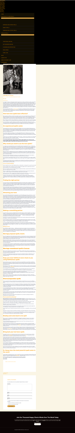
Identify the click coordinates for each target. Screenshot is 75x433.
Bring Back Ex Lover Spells (7, 16)
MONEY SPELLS (6, 27)
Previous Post (5, 372)
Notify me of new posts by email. (13, 404)
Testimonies (4, 62)
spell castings (10, 328)
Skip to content (2, 0)
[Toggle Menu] (17, 18)
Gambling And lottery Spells (10, 30)
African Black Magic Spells (13, 96)
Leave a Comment (6, 96)
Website (8, 397)
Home (2, 14)
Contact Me (4, 57)
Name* (8, 392)
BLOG (2, 55)
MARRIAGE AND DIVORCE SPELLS (10, 24)
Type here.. (9, 383)
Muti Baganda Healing (8, 44)
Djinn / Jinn (5, 52)
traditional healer (15, 108)
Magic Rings (5, 49)
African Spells (4, 33)
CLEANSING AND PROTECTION (9, 47)
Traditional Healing (7, 41)
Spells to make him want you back (10, 361)
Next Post (5, 373)
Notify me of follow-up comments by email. (14, 402)
